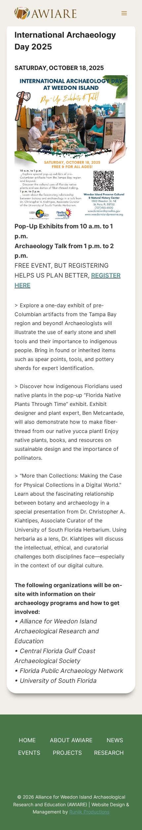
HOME (27, 740)
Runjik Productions (89, 811)
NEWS (115, 740)
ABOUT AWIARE (71, 740)
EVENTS (29, 752)
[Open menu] (124, 13)
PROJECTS (67, 752)
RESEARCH (109, 752)
